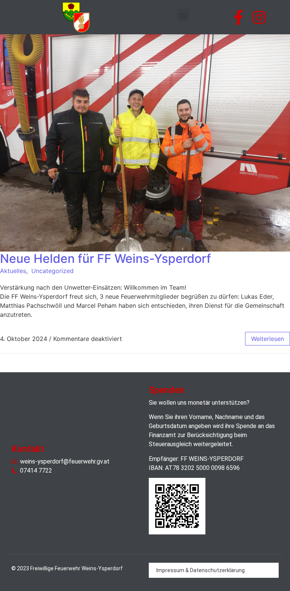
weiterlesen (267, 338)
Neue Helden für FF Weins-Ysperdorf (105, 258)
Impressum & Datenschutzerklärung (200, 570)
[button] (183, 15)
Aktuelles (13, 271)
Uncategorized (52, 271)
